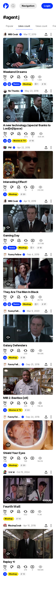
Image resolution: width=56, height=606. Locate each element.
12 (23, 574)
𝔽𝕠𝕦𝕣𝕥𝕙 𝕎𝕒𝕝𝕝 (11, 506)
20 (23, 194)
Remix (16, 84)
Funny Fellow (14, 254)
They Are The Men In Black (20, 292)
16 (31, 140)
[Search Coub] (13, 6)
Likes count (24, 26)
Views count (41, 26)
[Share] (46, 34)
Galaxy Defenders (15, 345)
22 (27, 410)
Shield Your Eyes (14, 453)
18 (39, 247)
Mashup (27, 84)
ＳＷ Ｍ (11, 472)
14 (18, 518)
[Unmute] (8, 63)
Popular (9, 26)
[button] (5, 77)
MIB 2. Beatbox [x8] (15, 397)
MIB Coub (13, 34)
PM (10, 147)
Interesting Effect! (15, 182)
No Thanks (13, 91)
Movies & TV (19, 141)
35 (23, 357)
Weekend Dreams (15, 71)
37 (44, 304)
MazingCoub (14, 526)
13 (44, 84)
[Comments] (19, 77)
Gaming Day (11, 235)
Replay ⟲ (9, 561)
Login (47, 5)
